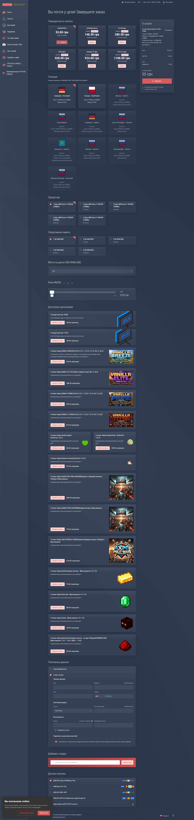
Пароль (55, 721)
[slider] (52, 292)
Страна (55, 706)
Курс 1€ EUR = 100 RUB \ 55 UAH (151, 2)
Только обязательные (27, 813)
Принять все (44, 813)
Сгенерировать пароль (63, 730)
